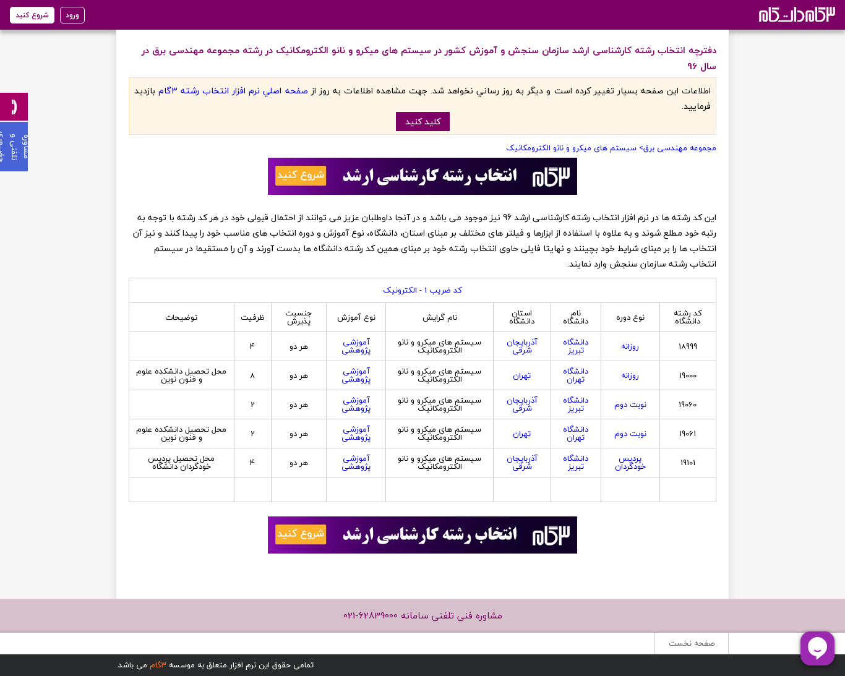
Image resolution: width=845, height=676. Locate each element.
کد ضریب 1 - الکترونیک (422, 290)
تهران (522, 375)
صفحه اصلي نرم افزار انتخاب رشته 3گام (232, 90)
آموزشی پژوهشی (356, 346)
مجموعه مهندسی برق (679, 148)
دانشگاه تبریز (575, 346)
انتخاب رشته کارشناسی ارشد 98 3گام (796, 14)
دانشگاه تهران (575, 375)
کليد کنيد (422, 121)
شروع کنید (32, 15)
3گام (158, 665)
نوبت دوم (630, 404)
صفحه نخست (691, 643)
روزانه (630, 346)
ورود (72, 15)
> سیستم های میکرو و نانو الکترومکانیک (574, 148)
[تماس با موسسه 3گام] (14, 107)
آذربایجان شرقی (522, 346)
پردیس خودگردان (630, 462)
